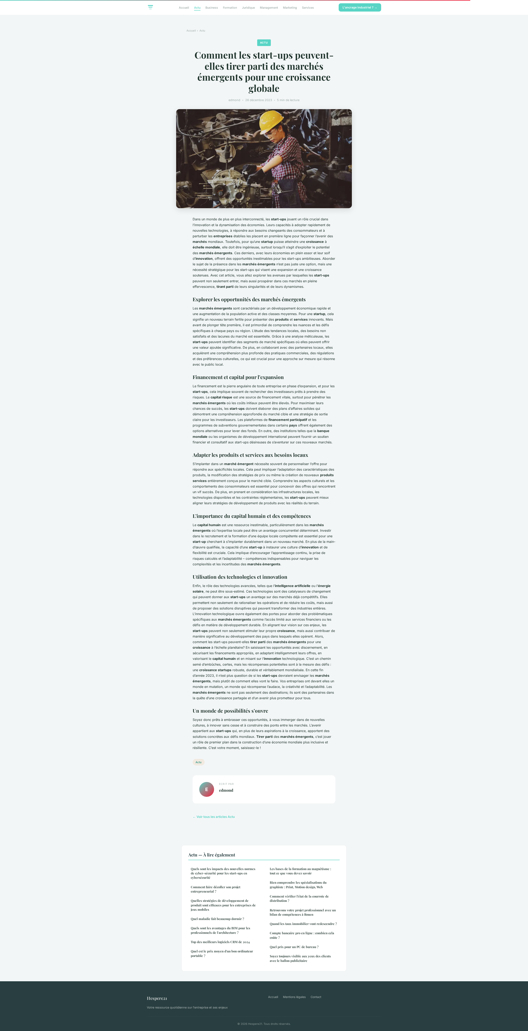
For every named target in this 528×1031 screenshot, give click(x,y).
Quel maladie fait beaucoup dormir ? (217, 919)
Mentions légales (294, 997)
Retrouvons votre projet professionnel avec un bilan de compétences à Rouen (303, 912)
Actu (197, 7)
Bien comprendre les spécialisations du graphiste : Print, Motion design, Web (298, 884)
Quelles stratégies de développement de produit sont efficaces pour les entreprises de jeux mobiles (223, 905)
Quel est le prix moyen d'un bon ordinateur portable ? (222, 953)
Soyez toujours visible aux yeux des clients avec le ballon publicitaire (300, 958)
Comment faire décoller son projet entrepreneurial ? (215, 889)
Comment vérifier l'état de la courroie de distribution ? (299, 898)
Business (211, 7)
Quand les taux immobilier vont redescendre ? (303, 924)
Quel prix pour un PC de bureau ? (294, 947)
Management (269, 7)
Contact (316, 997)
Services (308, 7)
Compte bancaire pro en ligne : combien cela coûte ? (302, 935)
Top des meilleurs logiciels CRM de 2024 (220, 942)
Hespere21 (157, 998)
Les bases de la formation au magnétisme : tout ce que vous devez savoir (300, 871)
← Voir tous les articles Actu (214, 817)
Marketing (290, 7)
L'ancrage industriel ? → (360, 7)
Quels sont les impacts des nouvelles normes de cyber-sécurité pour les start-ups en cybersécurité (223, 873)
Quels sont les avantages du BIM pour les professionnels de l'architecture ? (220, 930)
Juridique (248, 7)
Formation (230, 7)
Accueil (184, 7)
